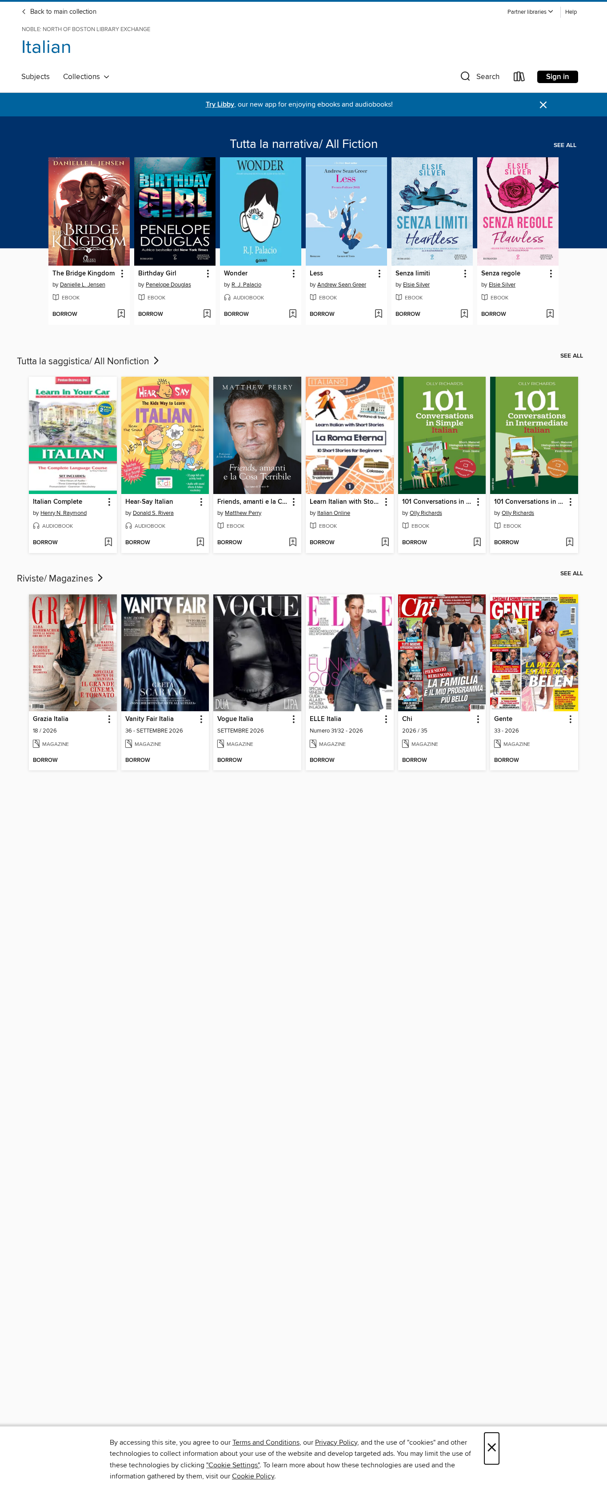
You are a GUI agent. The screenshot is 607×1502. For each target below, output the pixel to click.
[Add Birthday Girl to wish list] (206, 314)
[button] (530, 12)
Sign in (557, 77)
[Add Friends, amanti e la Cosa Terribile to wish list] (292, 543)
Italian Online (333, 513)
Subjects (35, 77)
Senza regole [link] (500, 274)
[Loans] (519, 78)
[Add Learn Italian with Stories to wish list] (385, 543)
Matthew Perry (243, 513)
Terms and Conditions (266, 1442)
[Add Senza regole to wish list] (549, 314)
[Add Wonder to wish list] (292, 314)
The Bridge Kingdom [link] (83, 274)
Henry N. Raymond (63, 513)
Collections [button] (83, 77)
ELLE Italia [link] (325, 719)
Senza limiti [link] (412, 274)
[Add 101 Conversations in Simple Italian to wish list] (477, 543)
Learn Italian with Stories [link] (345, 502)
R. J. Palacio (246, 284)
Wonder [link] (236, 274)
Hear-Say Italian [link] (149, 502)
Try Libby (220, 104)
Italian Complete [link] (57, 502)
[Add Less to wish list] (378, 314)
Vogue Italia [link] (235, 719)
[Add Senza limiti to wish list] (464, 314)
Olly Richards (426, 513)
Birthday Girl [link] (157, 274)
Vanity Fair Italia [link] (149, 719)
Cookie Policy (253, 1476)
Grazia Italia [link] (50, 719)
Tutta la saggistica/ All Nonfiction (84, 361)
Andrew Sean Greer (341, 284)
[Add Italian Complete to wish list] (108, 543)
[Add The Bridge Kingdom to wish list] (121, 314)
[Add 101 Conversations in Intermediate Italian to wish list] (569, 543)
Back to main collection (62, 12)
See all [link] (565, 145)
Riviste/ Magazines (56, 579)
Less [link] (316, 274)
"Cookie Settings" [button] (233, 1465)
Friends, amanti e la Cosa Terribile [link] (253, 502)
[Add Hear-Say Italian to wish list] (200, 543)
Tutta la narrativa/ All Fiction (304, 144)
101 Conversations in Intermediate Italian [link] (530, 502)
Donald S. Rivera (153, 513)
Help (571, 12)
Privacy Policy (336, 1442)
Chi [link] (407, 719)
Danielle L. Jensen (82, 284)
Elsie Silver (416, 284)
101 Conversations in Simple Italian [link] (438, 502)
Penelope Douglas (168, 284)
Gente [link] (503, 719)
